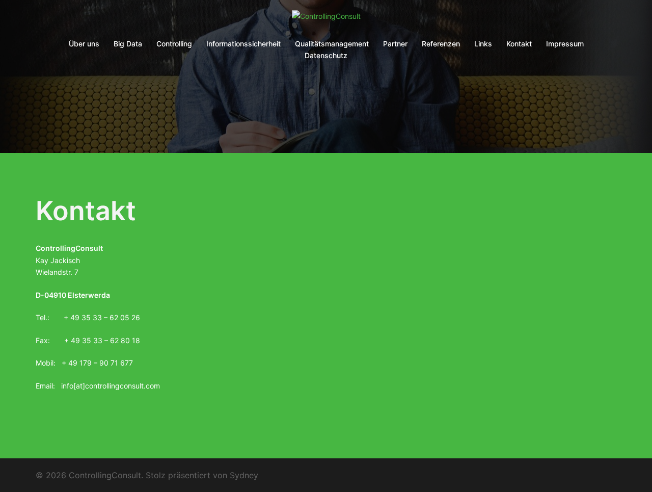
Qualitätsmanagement (332, 43)
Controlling (174, 43)
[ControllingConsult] (326, 19)
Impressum (565, 43)
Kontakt (519, 43)
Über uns (84, 43)
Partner (395, 43)
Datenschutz (326, 55)
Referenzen (441, 43)
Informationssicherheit (243, 43)
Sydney (244, 475)
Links (483, 43)
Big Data (128, 43)
